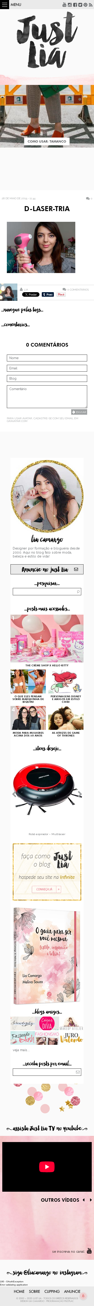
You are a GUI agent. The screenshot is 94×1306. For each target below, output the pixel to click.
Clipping (52, 1291)
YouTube (65, 4)
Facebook (75, 4)
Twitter (80, 4)
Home (19, 1291)
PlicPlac (69, 1301)
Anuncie (72, 1291)
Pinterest (86, 4)
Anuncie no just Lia (45, 569)
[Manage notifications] (83, 1296)
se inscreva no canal (68, 1251)
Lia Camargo (36, 1301)
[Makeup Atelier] (71, 1024)
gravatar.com (17, 421)
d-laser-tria (47, 209)
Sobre (34, 1291)
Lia (26, 289)
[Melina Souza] (22, 1024)
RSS (91, 4)
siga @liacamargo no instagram (47, 1272)
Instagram (70, 4)
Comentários (78, 289)
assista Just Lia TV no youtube (47, 1128)
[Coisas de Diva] (47, 1024)
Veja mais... (21, 1050)
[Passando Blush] (22, 1038)
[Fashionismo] (47, 1038)
